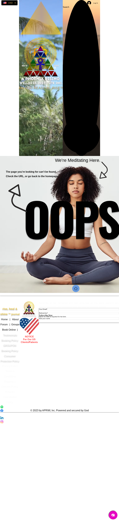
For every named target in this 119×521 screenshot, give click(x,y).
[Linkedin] (59, 418)
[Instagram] (59, 422)
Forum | (5, 324)
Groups (15, 324)
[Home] (75, 288)
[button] (81, 135)
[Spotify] (59, 407)
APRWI (29, 298)
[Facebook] (59, 411)
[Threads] (59, 414)
